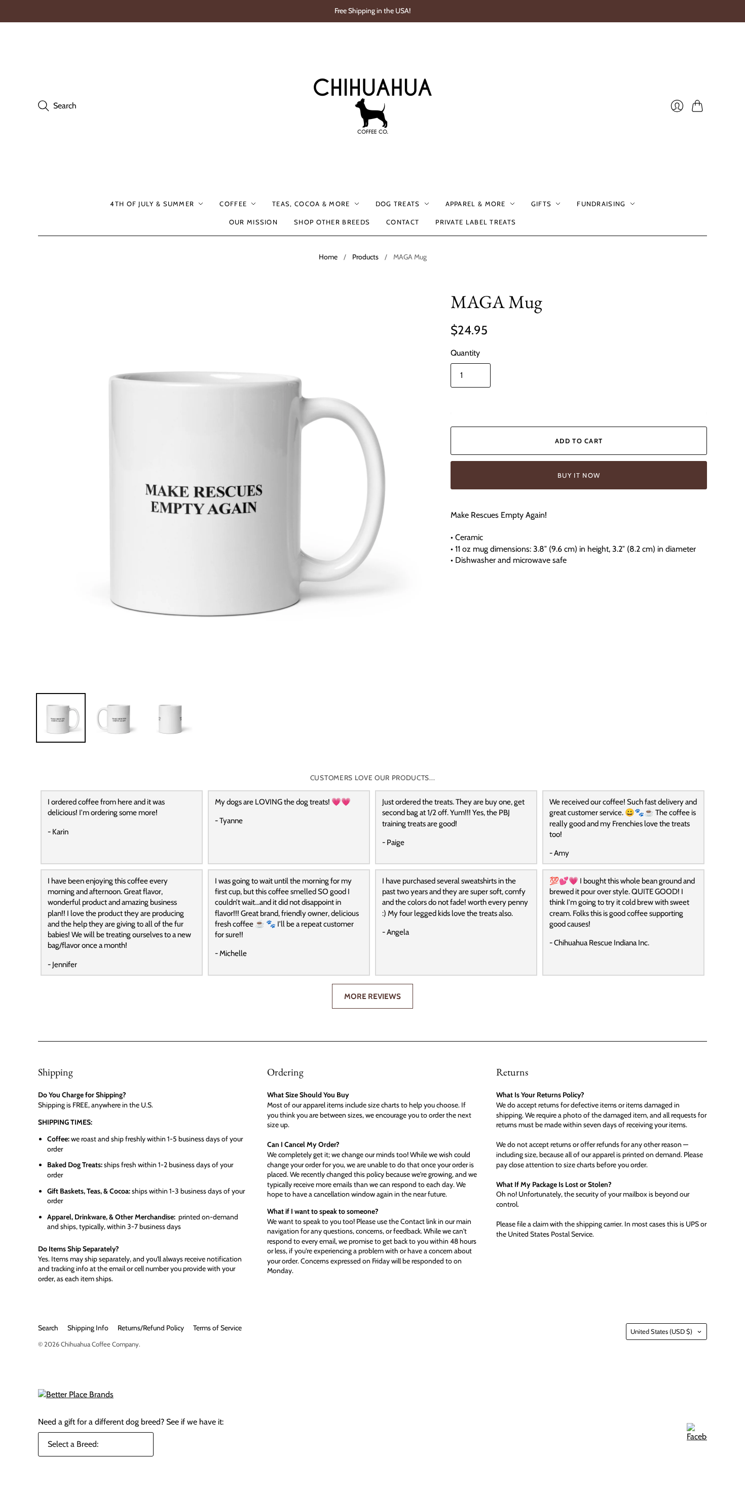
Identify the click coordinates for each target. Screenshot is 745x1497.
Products (365, 256)
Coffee (233, 204)
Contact (402, 222)
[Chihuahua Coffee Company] (372, 106)
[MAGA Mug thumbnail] (61, 718)
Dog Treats (398, 204)
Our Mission (253, 222)
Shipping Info (87, 1327)
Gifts (541, 204)
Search (48, 1327)
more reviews (372, 996)
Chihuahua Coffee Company (100, 1344)
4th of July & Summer (152, 204)
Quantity (465, 353)
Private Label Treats (475, 222)
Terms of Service (217, 1327)
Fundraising (601, 204)
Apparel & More (475, 204)
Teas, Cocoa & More (311, 204)
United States (661, 1331)
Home (328, 256)
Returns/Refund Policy (151, 1327)
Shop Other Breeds (332, 222)
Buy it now (578, 475)
